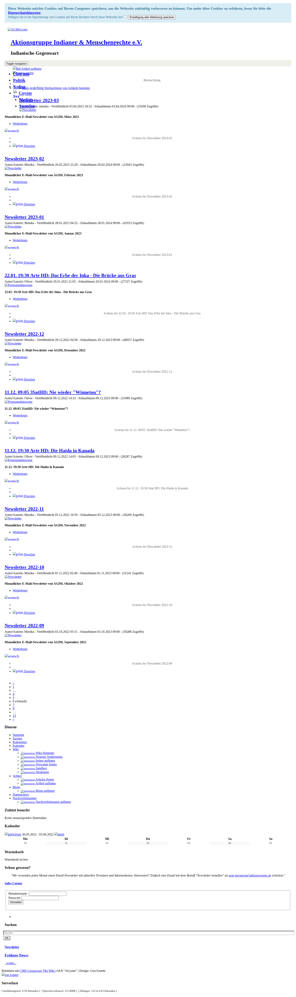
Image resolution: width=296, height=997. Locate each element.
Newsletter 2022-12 (24, 333)
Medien (26, 99)
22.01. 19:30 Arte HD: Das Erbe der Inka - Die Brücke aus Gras (70, 275)
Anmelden (16, 902)
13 (14, 715)
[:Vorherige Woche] (13, 834)
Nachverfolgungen (24, 798)
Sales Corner (13, 883)
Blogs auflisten (45, 790)
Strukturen (42, 772)
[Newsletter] (27, 110)
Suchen (17, 738)
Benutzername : (18, 893)
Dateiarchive (21, 794)
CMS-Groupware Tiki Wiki (37, 970)
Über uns (21, 73)
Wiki (16, 749)
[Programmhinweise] (18, 285)
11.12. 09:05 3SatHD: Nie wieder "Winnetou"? (53, 392)
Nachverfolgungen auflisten (53, 802)
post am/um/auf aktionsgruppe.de (250, 875)
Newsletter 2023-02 (24, 158)
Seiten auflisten (45, 760)
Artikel (17, 776)
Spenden (27, 106)
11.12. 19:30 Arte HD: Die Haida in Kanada (49, 450)
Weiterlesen (20, 123)
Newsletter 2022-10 (24, 567)
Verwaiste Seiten (46, 764)
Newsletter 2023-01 (24, 217)
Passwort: (14, 897)
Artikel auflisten (45, 783)
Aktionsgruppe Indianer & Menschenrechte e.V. (76, 42)
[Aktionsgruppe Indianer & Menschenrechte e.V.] (16, 29)
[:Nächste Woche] (59, 834)
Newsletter (12, 947)
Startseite (18, 735)
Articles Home (44, 779)
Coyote (25, 93)
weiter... (10, 963)
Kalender (18, 745)
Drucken (29, 146)
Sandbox (41, 768)
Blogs (16, 787)
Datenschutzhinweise (24, 13)
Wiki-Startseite (44, 753)
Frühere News (16, 955)
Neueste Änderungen (49, 756)
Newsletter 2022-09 (24, 625)
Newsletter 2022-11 (24, 508)
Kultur (19, 86)
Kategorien (20, 742)
